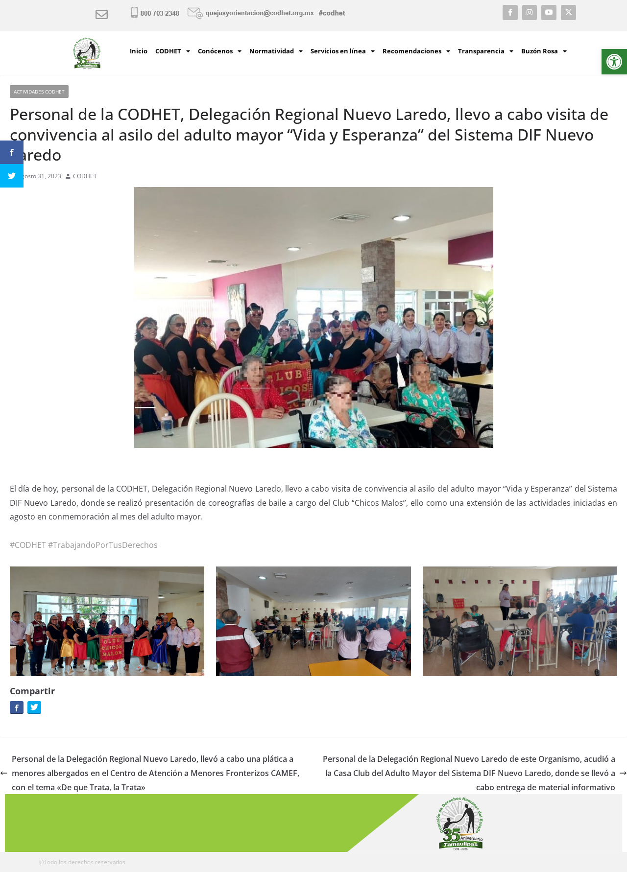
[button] (614, 61)
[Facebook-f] (510, 12)
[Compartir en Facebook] (17, 707)
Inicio (138, 51)
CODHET (168, 51)
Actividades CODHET (39, 91)
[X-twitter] (568, 12)
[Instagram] (529, 12)
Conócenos (215, 51)
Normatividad (271, 51)
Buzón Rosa (539, 51)
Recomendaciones (412, 51)
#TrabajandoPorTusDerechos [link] (103, 545)
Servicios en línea (338, 51)
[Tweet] (34, 707)
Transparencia (481, 51)
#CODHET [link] (28, 545)
